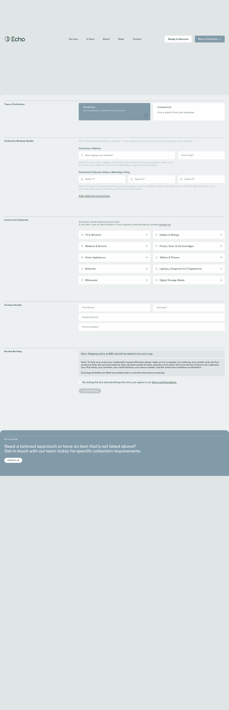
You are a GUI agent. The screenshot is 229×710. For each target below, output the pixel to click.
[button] (210, 39)
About (106, 39)
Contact (137, 39)
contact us (164, 224)
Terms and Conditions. (164, 382)
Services (73, 39)
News (121, 39)
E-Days (90, 39)
